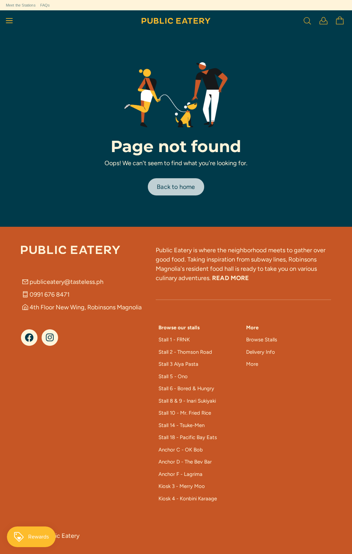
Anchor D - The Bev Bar (185, 462)
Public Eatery (61, 536)
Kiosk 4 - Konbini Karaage (187, 499)
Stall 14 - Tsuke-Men (181, 425)
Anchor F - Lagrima (180, 474)
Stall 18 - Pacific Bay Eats (187, 437)
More (252, 364)
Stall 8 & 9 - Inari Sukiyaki (187, 401)
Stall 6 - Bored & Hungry (186, 388)
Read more (230, 278)
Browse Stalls (261, 340)
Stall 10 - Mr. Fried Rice (184, 413)
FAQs (45, 5)
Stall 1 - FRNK (174, 340)
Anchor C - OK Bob (180, 450)
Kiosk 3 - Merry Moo (181, 486)
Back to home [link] (176, 187)
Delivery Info (260, 352)
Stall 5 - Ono (173, 376)
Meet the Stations (21, 5)
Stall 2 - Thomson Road (185, 352)
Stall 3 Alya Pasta (178, 364)
